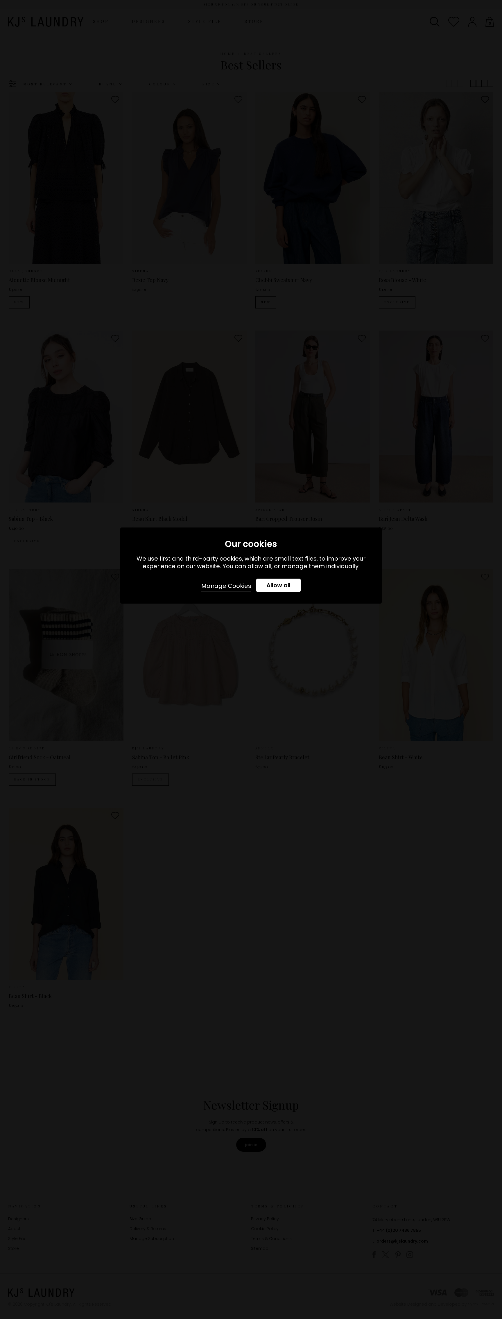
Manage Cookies (226, 586)
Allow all (278, 585)
